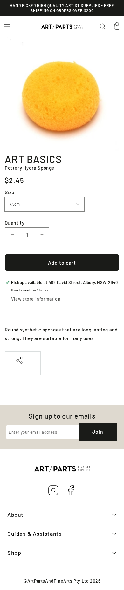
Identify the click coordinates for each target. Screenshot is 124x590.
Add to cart (62, 262)
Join (97, 432)
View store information (35, 299)
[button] (7, 27)
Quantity (14, 223)
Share (23, 367)
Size (10, 192)
